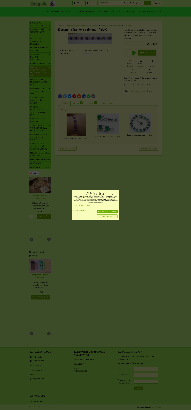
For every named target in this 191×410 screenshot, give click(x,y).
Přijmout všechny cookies (107, 211)
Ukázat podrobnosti (80, 210)
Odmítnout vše (107, 216)
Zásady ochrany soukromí (82, 205)
